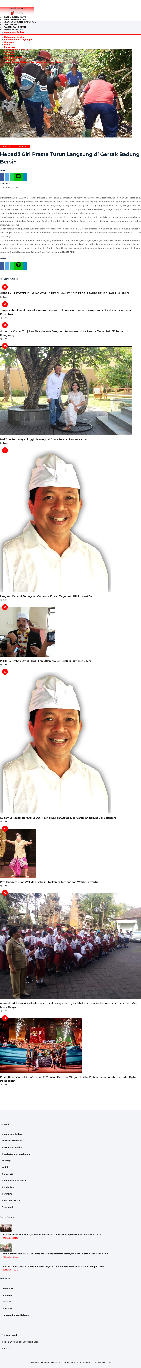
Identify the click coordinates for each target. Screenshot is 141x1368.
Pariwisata (9, 47)
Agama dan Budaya (14, 32)
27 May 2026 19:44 (10, 1257)
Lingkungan (7, 146)
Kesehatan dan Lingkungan (20, 22)
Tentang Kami (9, 1335)
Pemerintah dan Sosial (16, 49)
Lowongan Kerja (52, 62)
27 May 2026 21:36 (10, 1238)
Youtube (7, 1308)
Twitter (6, 1301)
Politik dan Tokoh (13, 57)
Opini (7, 44)
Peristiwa (9, 54)
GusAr (6, 183)
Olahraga (9, 42)
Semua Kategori (13, 29)
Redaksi (6, 1348)
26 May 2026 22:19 (10, 1270)
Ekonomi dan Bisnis (14, 34)
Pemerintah (23, 146)
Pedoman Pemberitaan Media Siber (20, 1342)
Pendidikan (10, 52)
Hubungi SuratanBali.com (15, 62)
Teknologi (9, 59)
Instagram (7, 1295)
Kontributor (36, 62)
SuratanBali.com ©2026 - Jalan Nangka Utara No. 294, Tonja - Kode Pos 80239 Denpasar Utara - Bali (70, 1362)
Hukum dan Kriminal (14, 37)
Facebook (7, 1288)
